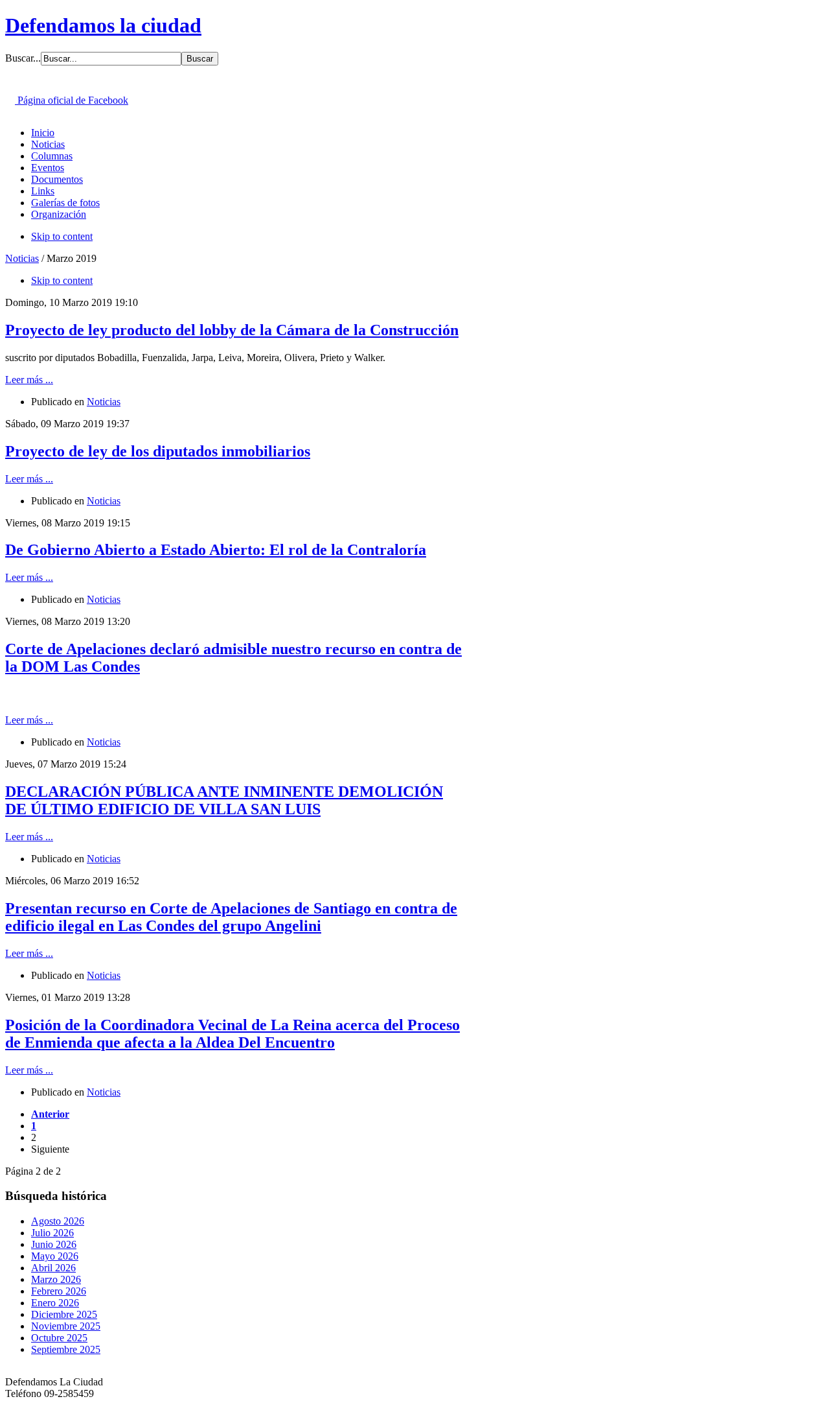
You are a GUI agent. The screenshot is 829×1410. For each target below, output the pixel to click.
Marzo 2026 (56, 1279)
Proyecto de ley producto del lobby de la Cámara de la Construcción (232, 330)
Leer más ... (29, 379)
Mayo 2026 (54, 1256)
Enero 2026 (55, 1302)
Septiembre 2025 (65, 1349)
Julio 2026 (52, 1232)
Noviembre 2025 (65, 1326)
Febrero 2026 (58, 1291)
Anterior (50, 1114)
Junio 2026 (53, 1244)
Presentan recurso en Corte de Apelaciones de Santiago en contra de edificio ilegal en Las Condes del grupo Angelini (231, 917)
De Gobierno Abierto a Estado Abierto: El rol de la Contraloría (215, 549)
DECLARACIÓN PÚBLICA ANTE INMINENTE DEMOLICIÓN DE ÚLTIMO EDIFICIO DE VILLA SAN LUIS (224, 800)
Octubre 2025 (59, 1337)
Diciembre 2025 (64, 1314)
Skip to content (62, 236)
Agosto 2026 (57, 1221)
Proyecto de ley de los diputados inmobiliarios (157, 451)
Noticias (22, 258)
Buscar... (23, 58)
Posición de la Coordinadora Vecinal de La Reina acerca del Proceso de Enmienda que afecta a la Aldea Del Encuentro (232, 1033)
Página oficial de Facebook (71, 100)
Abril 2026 (53, 1267)
